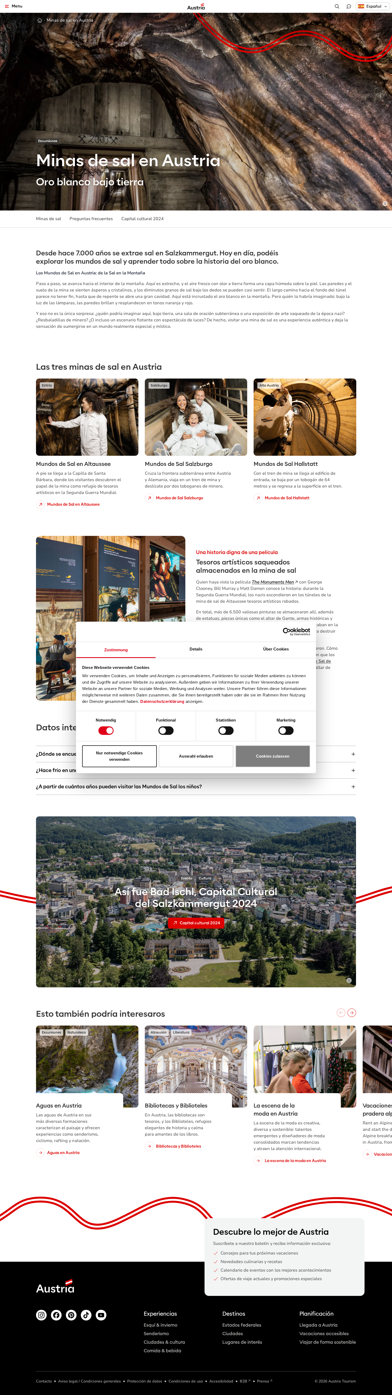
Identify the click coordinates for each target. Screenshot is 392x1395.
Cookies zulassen (272, 756)
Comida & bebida (162, 1351)
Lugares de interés (242, 1342)
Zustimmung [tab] (116, 650)
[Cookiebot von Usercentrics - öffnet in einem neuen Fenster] (286, 632)
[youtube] (101, 1315)
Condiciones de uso (186, 1381)
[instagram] (41, 1315)
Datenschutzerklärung (162, 701)
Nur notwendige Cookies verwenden (119, 756)
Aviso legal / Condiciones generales (89, 1381)
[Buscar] (337, 6)
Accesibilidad (221, 1381)
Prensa (263, 1381)
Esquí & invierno (160, 1325)
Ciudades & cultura (164, 1342)
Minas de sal (48, 219)
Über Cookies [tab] (276, 649)
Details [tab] (196, 649)
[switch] (166, 730)
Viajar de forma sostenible (327, 1342)
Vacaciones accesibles (324, 1333)
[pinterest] (71, 1315)
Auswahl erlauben (196, 756)
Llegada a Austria (318, 1325)
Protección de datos (144, 1381)
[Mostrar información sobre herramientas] (385, 203)
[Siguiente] (351, 1012)
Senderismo (156, 1333)
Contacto (44, 1381)
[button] (373, 6)
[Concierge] (349, 6)
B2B (243, 1381)
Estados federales (241, 1325)
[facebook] (56, 1315)
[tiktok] (86, 1315)
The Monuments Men (273, 582)
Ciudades (232, 1333)
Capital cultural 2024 (142, 219)
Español (373, 6)
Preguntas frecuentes (91, 219)
